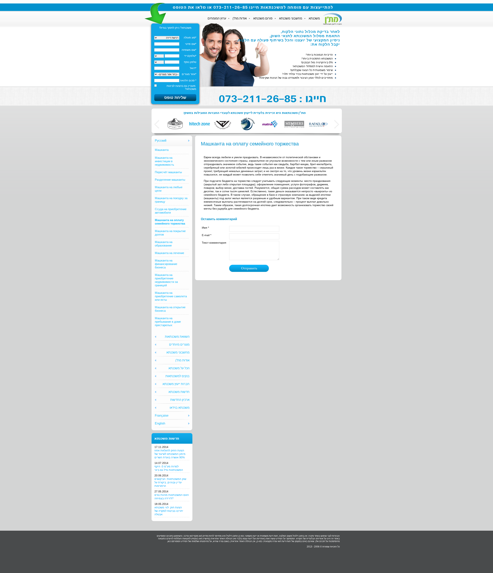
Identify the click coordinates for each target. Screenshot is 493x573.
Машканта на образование (163, 243)
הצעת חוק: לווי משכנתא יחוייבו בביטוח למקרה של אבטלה (168, 511)
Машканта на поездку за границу (171, 199)
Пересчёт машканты (168, 172)
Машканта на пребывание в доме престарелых (168, 322)
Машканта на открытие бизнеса (170, 309)
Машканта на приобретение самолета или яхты (171, 296)
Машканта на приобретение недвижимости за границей (166, 280)
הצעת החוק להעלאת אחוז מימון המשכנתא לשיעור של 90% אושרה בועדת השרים (169, 454)
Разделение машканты (170, 179)
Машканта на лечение (169, 253)
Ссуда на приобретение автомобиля (170, 210)
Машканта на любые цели (168, 188)
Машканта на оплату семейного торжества (170, 221)
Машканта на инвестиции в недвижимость (164, 161)
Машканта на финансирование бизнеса (166, 264)
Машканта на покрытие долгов (170, 232)
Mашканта (162, 149)
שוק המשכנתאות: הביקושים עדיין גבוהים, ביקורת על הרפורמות (170, 482)
